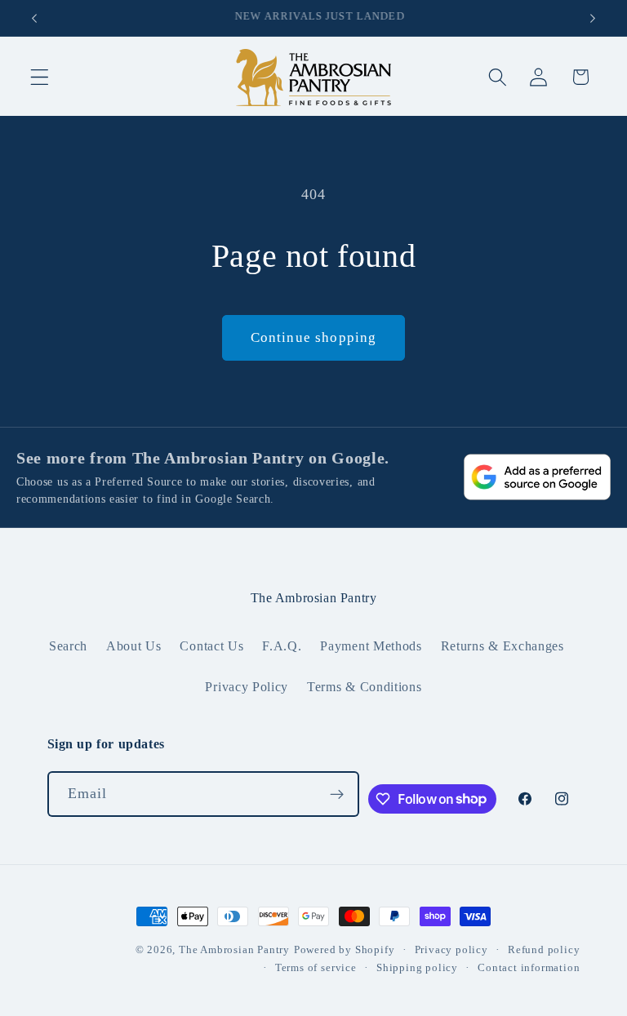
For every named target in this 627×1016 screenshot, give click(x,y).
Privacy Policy (246, 687)
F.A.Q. (281, 646)
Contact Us (211, 646)
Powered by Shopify (344, 950)
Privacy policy (451, 950)
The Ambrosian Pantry (234, 950)
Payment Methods (370, 646)
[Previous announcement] (34, 18)
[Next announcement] (593, 18)
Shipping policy (417, 968)
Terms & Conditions (364, 687)
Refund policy (544, 950)
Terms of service (316, 968)
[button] (39, 77)
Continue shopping (314, 337)
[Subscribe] (337, 794)
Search (68, 646)
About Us (134, 646)
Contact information (529, 968)
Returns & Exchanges (502, 646)
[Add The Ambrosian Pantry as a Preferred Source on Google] (537, 477)
